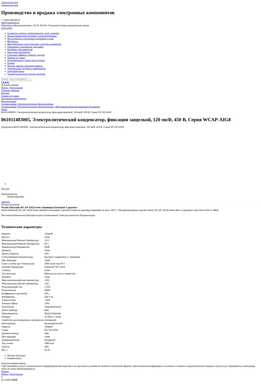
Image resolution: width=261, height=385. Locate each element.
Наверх (5, 371)
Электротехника (15, 71)
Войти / (5, 87)
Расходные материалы (18, 52)
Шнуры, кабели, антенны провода (25, 66)
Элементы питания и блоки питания (26, 74)
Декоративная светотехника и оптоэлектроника (31, 36)
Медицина (12, 41)
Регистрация (16, 87)
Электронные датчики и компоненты (26, 68)
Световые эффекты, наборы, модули (26, 55)
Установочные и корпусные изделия (26, 60)
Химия (10, 63)
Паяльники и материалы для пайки (25, 47)
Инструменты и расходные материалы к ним (30, 38)
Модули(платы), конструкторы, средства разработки (34, 44)
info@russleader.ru (10, 22)
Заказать (5, 202)
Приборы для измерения (19, 49)
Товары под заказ (16, 57)
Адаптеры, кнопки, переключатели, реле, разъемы (33, 33)
